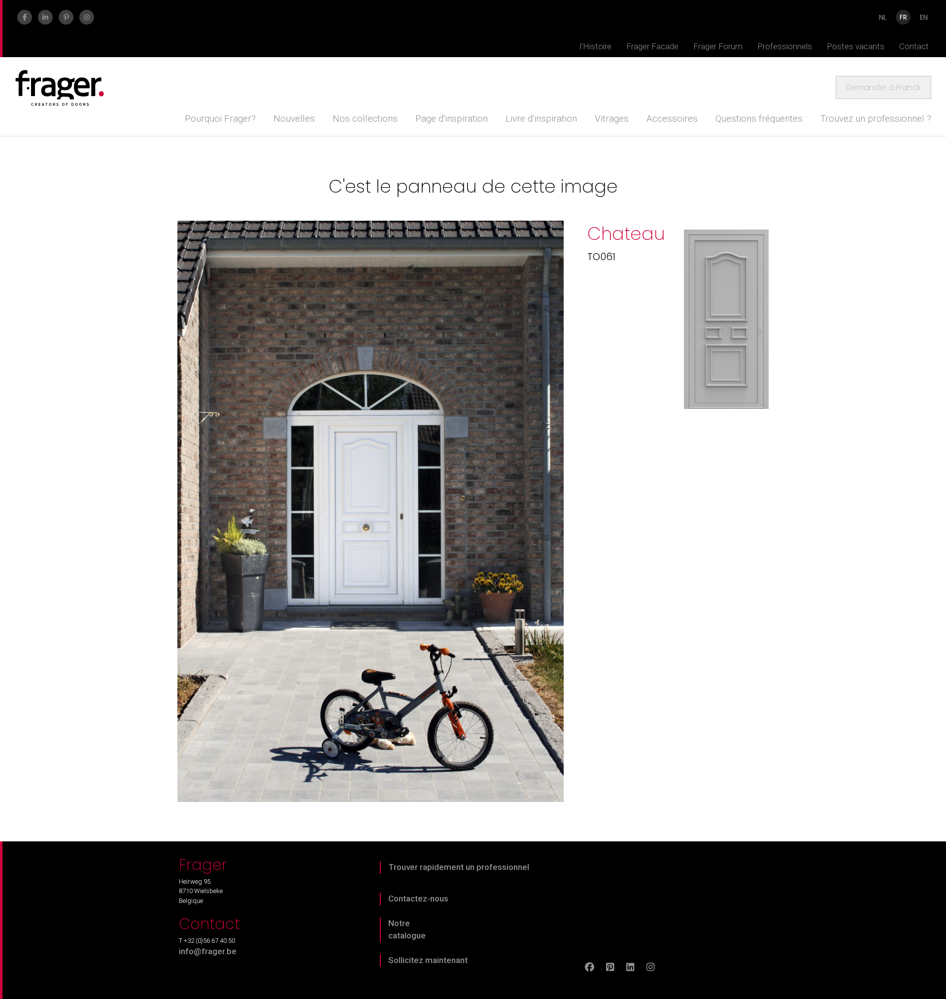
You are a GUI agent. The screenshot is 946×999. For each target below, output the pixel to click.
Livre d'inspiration (541, 118)
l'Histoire (595, 46)
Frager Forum (718, 46)
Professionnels (784, 46)
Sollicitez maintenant (428, 960)
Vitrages (612, 118)
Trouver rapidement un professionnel (458, 867)
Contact (914, 46)
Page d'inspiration (451, 118)
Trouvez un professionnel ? (875, 118)
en (924, 17)
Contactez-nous (418, 898)
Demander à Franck (883, 87)
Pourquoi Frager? (220, 118)
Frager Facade (652, 46)
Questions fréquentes (759, 118)
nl (882, 17)
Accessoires (672, 118)
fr (903, 17)
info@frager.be (207, 951)
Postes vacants (855, 46)
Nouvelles (294, 118)
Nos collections (365, 118)
